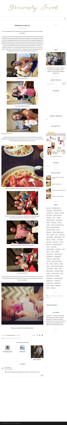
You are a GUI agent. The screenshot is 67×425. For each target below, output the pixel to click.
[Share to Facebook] (37, 335)
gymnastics (57, 280)
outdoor (56, 263)
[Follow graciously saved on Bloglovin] (51, 305)
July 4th (48, 261)
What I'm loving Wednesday (53, 227)
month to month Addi (58, 232)
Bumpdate (49, 217)
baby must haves (50, 220)
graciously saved (59, 271)
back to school (50, 249)
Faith (56, 234)
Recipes (48, 222)
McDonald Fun (8, 338)
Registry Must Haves (57, 261)
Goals (48, 266)
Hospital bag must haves (57, 266)
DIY (63, 237)
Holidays (49, 208)
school (61, 242)
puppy (48, 288)
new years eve (57, 283)
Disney (61, 263)
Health (48, 251)
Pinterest (48, 166)
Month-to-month (57, 215)
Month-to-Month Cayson (57, 225)
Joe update (62, 234)
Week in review (58, 237)
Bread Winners (8, 367)
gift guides (59, 239)
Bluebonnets (58, 256)
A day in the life (55, 273)
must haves (49, 215)
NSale (52, 251)
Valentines (53, 246)
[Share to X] (40, 335)
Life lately (54, 222)
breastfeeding (50, 271)
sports (48, 273)
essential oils (50, 280)
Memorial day (50, 278)
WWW (51, 263)
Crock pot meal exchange (57, 196)
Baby (48, 234)
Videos (55, 268)
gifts (54, 217)
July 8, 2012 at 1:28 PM (9, 369)
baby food (49, 244)
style (63, 249)
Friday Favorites (58, 210)
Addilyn (52, 234)
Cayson (59, 222)
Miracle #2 (49, 232)
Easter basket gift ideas (56, 156)
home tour (55, 242)
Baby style (49, 242)
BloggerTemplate (18, 423)
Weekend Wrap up (16, 338)
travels (58, 217)
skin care (53, 288)
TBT (47, 263)
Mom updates (59, 220)
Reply (42, 375)
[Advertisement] (22, 407)
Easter (48, 239)
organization (50, 256)
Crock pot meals (58, 254)
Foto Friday (49, 210)
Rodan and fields (58, 278)
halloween (57, 249)
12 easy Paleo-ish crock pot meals (58, 178)
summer (57, 251)
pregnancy (57, 285)
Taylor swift (50, 268)
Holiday (48, 225)
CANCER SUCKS (50, 254)
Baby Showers (50, 237)
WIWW (60, 268)
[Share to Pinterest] (42, 335)
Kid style (53, 239)
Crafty (48, 246)
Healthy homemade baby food (58, 190)
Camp (62, 273)
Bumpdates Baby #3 (57, 244)
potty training (50, 285)
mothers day (50, 283)
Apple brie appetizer (56, 184)
